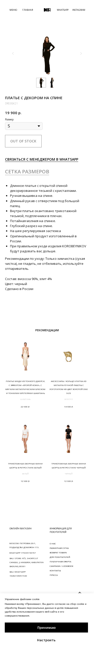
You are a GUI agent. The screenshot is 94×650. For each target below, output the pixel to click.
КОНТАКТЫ (55, 570)
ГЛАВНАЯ (27, 9)
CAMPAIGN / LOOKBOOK (61, 566)
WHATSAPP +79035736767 (22, 552)
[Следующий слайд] (81, 53)
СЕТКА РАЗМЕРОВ (27, 171)
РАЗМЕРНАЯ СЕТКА (59, 548)
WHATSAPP (62, 9)
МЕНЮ (13, 9)
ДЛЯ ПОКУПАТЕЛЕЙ (60, 557)
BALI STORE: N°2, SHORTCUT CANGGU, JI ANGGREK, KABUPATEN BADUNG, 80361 (27, 562)
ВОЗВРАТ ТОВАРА (58, 552)
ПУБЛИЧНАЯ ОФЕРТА (60, 561)
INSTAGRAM (78, 9)
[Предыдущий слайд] (13, 53)
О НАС (53, 543)
